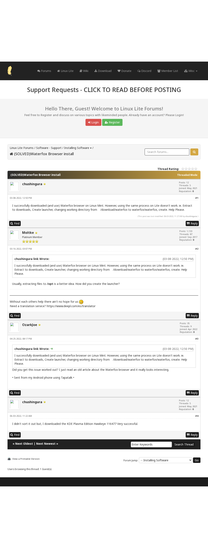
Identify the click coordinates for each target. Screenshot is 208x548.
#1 (196, 197)
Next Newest (45, 443)
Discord (145, 71)
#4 (196, 415)
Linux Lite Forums (22, 148)
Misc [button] (191, 71)
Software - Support (49, 148)
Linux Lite (67, 71)
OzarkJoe (29, 325)
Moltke (28, 232)
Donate (125, 71)
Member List (169, 71)
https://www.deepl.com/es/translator (71, 306)
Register (114, 122)
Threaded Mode (187, 175)
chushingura (32, 184)
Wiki (85, 71)
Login (95, 122)
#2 (196, 248)
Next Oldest (24, 443)
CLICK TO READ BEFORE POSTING (132, 89)
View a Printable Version (26, 458)
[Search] (194, 151)
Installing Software (76, 148)
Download (104, 71)
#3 (196, 338)
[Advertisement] (104, 30)
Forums (45, 71)
